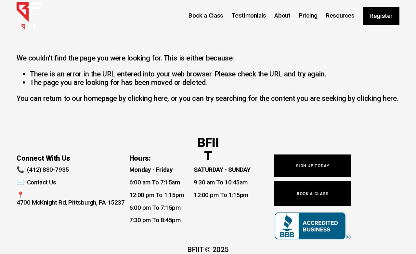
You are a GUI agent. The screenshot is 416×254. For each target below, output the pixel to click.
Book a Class (205, 15)
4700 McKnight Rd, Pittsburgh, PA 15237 (70, 202)
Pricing (308, 15)
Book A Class (313, 193)
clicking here (147, 98)
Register (381, 16)
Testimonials (248, 15)
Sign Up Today (312, 165)
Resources (340, 15)
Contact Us (41, 182)
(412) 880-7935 (48, 169)
